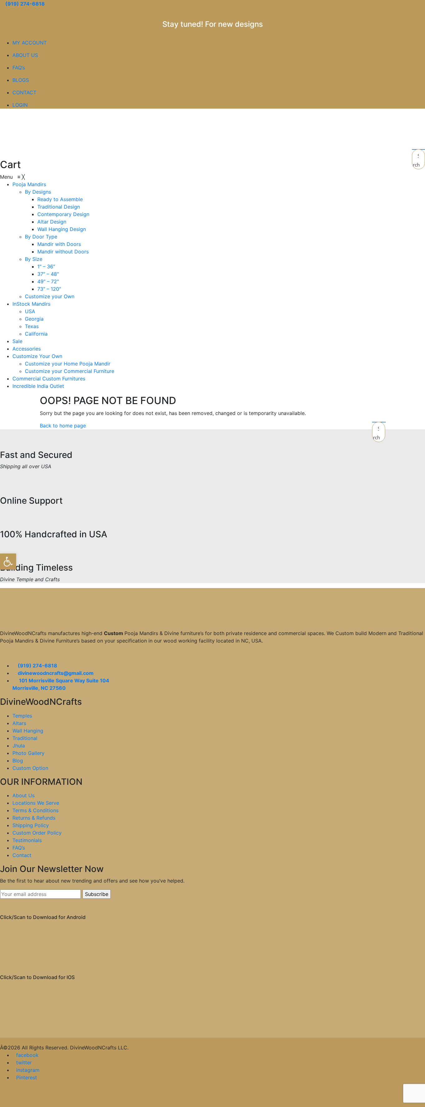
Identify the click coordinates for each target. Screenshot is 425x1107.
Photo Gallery (28, 753)
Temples (22, 716)
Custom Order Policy (37, 833)
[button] (8, 562)
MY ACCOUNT (29, 43)
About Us (23, 795)
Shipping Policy (30, 825)
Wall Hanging (27, 731)
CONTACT (24, 92)
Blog (17, 760)
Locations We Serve (35, 803)
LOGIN (20, 105)
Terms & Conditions (35, 810)
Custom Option (30, 768)
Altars (19, 723)
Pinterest (26, 1077)
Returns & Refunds (33, 818)
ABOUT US (25, 55)
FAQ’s (18, 67)
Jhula (18, 745)
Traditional (24, 738)
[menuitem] (29, 184)
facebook (27, 1055)
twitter (24, 1062)
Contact (21, 855)
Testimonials (27, 840)
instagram (28, 1070)
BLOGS (20, 80)
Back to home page (63, 425)
